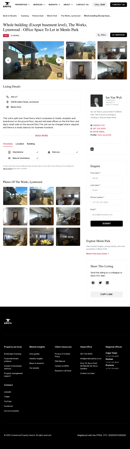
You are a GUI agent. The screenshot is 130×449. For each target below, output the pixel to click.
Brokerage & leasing (12, 354)
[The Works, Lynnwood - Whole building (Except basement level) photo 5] (41, 216)
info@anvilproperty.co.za (90, 358)
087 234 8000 (99, 128)
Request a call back (63, 371)
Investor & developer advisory (13, 367)
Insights (53, 5)
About (67, 5)
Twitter (7, 397)
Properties (21, 5)
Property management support (13, 374)
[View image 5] (112, 70)
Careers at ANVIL (62, 366)
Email (93, 209)
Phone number (97, 197)
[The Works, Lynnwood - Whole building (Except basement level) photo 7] (15, 237)
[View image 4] (80, 70)
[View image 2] (80, 50)
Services (38, 5)
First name (95, 173)
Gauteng (25, 16)
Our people (34, 368)
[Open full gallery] (59, 75)
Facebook (8, 406)
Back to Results (10, 16)
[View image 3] (112, 50)
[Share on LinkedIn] (107, 282)
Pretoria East (38, 16)
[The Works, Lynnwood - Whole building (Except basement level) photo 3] (68, 196)
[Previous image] (8, 60)
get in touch (8, 168)
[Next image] (59, 60)
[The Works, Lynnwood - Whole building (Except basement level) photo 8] (41, 237)
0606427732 (99, 125)
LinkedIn (7, 392)
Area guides (34, 354)
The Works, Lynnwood (70, 16)
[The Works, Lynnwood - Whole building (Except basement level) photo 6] (68, 216)
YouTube (8, 401)
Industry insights (36, 358)
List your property (11, 411)
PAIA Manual (60, 361)
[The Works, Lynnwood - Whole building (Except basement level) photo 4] (15, 216)
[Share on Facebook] (93, 282)
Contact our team (87, 373)
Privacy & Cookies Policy (62, 355)
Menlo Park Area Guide (96, 254)
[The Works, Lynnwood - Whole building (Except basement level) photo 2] (41, 196)
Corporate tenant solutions (11, 359)
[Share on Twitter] (100, 282)
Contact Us (82, 5)
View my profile (104, 135)
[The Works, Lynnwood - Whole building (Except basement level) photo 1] (15, 196)
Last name (95, 185)
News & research (36, 363)
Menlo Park (52, 16)
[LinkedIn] (92, 149)
